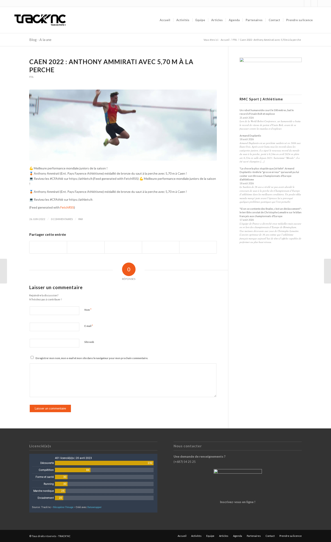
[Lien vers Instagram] (300, 3)
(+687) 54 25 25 (185, 461)
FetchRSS (67, 207)
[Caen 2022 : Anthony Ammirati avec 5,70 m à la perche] (123, 125)
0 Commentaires (62, 219)
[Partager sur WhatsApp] (123, 247)
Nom (87, 309)
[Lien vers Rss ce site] (314, 3)
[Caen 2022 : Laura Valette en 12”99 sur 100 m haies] (3, 271)
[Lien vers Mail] (321, 3)
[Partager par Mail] (198, 247)
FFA (31, 76)
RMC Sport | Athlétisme (261, 99)
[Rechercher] (320, 20)
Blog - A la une (40, 39)
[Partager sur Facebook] (48, 247)
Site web (89, 341)
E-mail (88, 326)
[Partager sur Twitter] (85, 247)
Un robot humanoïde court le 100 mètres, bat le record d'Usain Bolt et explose (267, 112)
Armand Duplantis (250, 135)
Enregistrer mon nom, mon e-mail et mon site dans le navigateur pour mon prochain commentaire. (92, 358)
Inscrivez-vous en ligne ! (237, 502)
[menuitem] (165, 20)
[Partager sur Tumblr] (160, 247)
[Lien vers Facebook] (307, 3)
